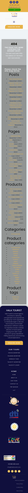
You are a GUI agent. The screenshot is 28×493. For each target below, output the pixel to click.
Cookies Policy (13, 150)
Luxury (16, 261)
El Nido (17, 269)
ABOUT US (14, 377)
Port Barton (17, 267)
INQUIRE (11, 144)
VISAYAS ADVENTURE (14, 352)
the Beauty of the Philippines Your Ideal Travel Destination (15, 105)
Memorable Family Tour (15, 197)
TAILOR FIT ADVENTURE (14, 362)
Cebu (17, 279)
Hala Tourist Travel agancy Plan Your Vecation (15, 178)
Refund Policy (13, 146)
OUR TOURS (14, 380)
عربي (14, 9)
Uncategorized (15, 234)
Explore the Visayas (14, 219)
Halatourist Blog (15, 136)
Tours (10, 158)
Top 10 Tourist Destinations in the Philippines (14, 123)
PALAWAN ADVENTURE (14, 356)
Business (15, 251)
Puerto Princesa (17, 265)
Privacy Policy (12, 160)
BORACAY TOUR (14, 359)
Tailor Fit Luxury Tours (15, 201)
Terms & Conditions (19, 480)
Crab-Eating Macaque (15, 79)
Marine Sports (15, 99)
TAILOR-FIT (15, 273)
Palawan (15, 263)
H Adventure (15, 257)
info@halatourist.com (14, 7)
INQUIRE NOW (14, 27)
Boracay (17, 281)
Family (16, 255)
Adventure (15, 249)
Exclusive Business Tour (16, 193)
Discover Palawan (13, 223)
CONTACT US (14, 383)
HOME (14, 374)
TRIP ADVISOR (14, 387)
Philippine (16, 299)
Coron (17, 271)
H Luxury (15, 259)
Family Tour (15, 297)
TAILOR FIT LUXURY (14, 365)
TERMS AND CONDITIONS (15, 154)
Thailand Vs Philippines (15, 95)
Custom (15, 253)
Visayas (15, 275)
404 (11, 140)
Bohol (17, 283)
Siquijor (17, 277)
